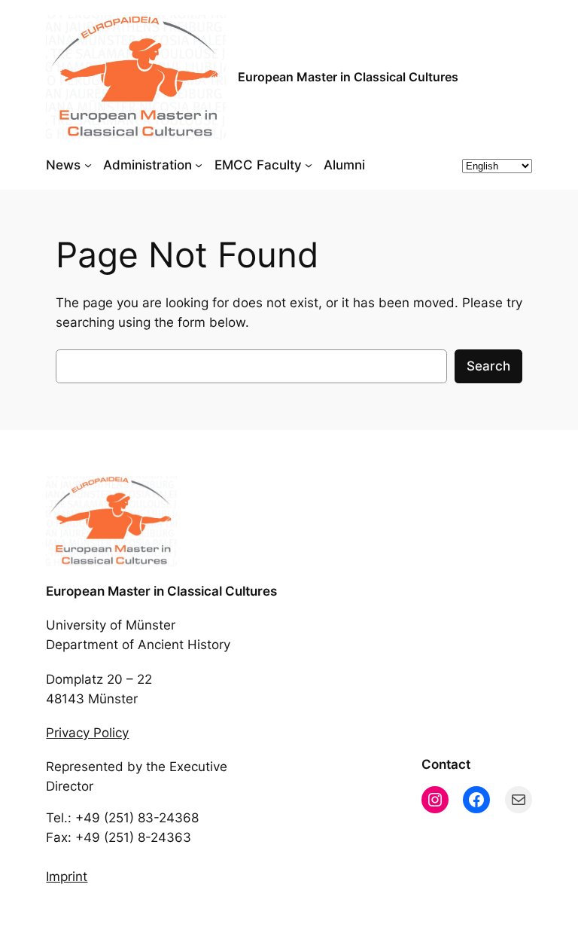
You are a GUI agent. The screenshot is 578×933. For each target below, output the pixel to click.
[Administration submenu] (198, 165)
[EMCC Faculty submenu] (308, 165)
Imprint (66, 876)
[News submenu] (88, 165)
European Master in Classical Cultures (348, 76)
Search (488, 366)
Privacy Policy (87, 732)
